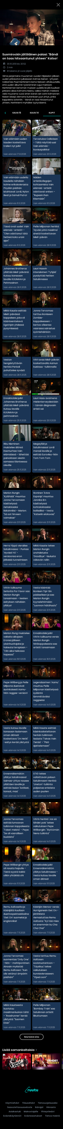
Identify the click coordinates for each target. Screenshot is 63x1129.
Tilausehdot (28, 1102)
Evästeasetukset (33, 1115)
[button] (31, 27)
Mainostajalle (31, 1111)
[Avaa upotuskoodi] (59, 11)
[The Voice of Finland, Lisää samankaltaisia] (16, 1061)
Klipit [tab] (52, 112)
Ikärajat (39, 1107)
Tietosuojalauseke (47, 1102)
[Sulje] (58, 5)
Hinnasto (51, 1107)
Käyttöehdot (12, 1102)
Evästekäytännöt (12, 1115)
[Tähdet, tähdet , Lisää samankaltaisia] (46, 1061)
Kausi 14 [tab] (34, 112)
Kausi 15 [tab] (16, 112)
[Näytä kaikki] (31, 1060)
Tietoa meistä (52, 1115)
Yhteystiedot (48, 1111)
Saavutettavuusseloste (19, 1107)
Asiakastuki (15, 1111)
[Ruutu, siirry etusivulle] (31, 1090)
